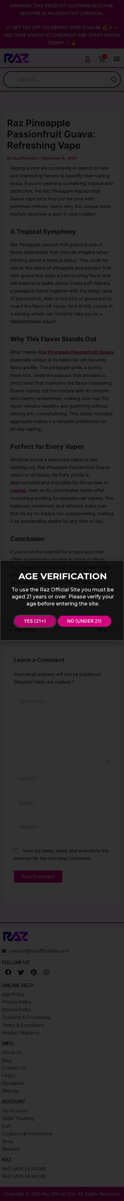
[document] (62, 600)
